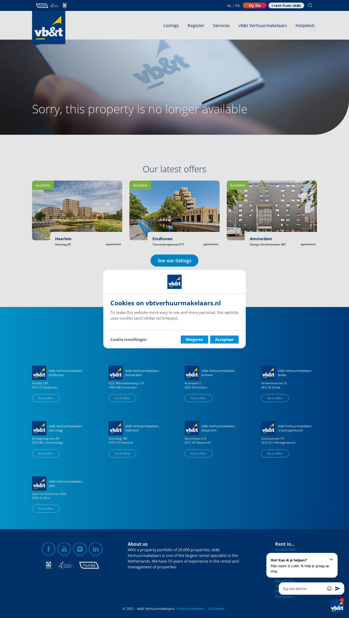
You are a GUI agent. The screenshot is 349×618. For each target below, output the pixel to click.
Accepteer (224, 339)
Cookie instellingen (128, 339)
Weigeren (194, 339)
